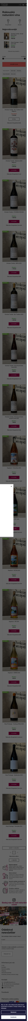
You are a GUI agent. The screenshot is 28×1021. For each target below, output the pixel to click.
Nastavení (13, 1012)
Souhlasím (13, 1017)
